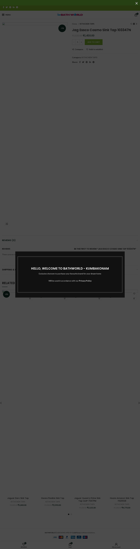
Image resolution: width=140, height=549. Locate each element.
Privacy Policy (85, 281)
